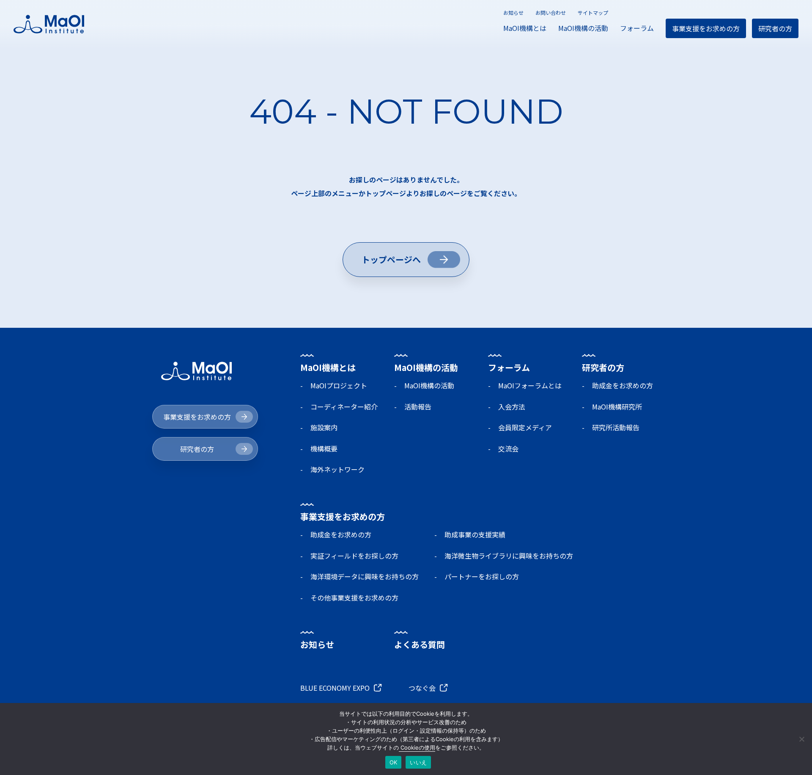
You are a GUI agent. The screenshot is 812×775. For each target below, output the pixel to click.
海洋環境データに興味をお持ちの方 (364, 576)
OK (394, 762)
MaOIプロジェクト (338, 385)
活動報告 (417, 406)
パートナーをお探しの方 (481, 576)
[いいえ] (801, 739)
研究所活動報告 (615, 427)
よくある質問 (419, 644)
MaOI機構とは (524, 28)
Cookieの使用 (417, 747)
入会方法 (511, 406)
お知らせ (513, 12)
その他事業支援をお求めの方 (354, 597)
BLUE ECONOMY (335, 688)
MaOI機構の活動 (583, 28)
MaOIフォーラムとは (530, 385)
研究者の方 (775, 28)
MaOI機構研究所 (617, 406)
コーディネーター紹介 (344, 406)
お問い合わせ (550, 12)
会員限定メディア (525, 427)
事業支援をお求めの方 (706, 28)
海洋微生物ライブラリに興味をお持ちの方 (508, 556)
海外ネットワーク (337, 469)
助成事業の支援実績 (474, 534)
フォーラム (637, 28)
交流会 (508, 448)
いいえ (418, 762)
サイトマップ (593, 12)
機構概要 (323, 448)
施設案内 (323, 427)
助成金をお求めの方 (622, 385)
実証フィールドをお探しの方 (354, 556)
